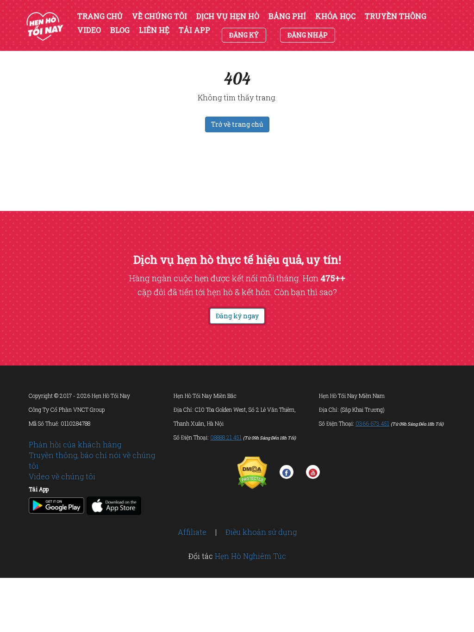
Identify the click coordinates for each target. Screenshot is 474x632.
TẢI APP (194, 30)
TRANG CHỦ (100, 16)
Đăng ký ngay (237, 315)
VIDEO (89, 30)
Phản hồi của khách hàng (75, 444)
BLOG (120, 30)
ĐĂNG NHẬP (307, 35)
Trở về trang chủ (237, 124)
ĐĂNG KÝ (244, 35)
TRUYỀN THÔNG (395, 16)
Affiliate (192, 532)
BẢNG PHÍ (287, 16)
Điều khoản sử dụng (261, 532)
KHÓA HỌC (335, 16)
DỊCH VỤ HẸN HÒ (227, 16)
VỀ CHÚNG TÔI (159, 16)
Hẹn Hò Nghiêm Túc (250, 556)
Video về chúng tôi (62, 476)
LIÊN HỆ (154, 30)
